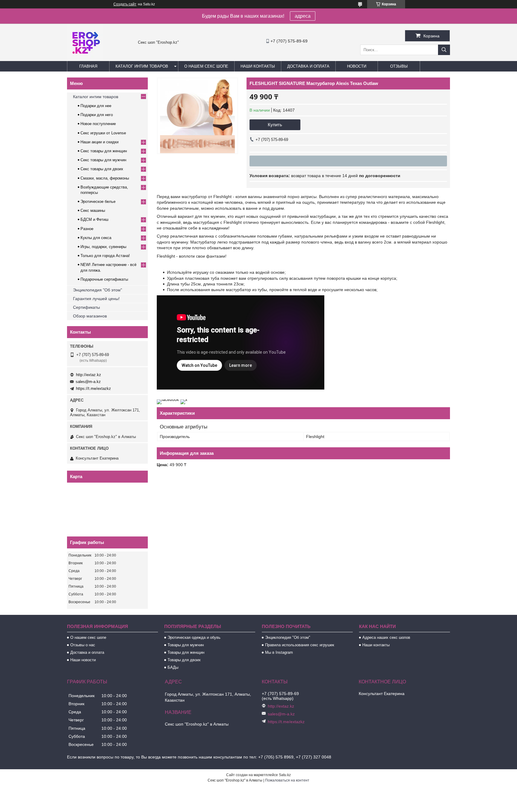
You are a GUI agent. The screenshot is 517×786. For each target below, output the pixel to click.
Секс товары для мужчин (103, 160)
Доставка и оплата (308, 66)
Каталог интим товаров (141, 66)
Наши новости (83, 660)
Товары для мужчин (186, 645)
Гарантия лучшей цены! (96, 298)
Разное (86, 228)
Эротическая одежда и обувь (194, 637)
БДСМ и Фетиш (94, 219)
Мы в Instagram (279, 652)
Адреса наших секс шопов (386, 637)
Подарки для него (96, 114)
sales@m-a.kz (88, 381)
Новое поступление (98, 123)
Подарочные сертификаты (104, 279)
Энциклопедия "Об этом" (97, 290)
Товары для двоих (184, 660)
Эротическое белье (97, 201)
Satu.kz (285, 775)
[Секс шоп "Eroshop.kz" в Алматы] (85, 58)
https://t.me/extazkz (93, 388)
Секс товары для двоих (101, 169)
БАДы (173, 667)
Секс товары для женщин (103, 151)
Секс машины (92, 210)
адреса (303, 16)
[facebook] (168, 399)
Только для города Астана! (105, 255)
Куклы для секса (95, 237)
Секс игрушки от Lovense (103, 133)
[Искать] (444, 50)
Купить (275, 124)
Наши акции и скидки (99, 142)
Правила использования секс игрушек (299, 645)
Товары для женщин (186, 652)
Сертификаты (86, 307)
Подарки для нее (95, 106)
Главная (88, 66)
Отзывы (399, 66)
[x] (183, 399)
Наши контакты (258, 66)
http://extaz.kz (88, 375)
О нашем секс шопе (206, 66)
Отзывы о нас (82, 645)
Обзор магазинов (90, 316)
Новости (356, 66)
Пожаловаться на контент (287, 780)
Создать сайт (124, 4)
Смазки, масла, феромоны (104, 178)
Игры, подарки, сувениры (103, 246)
